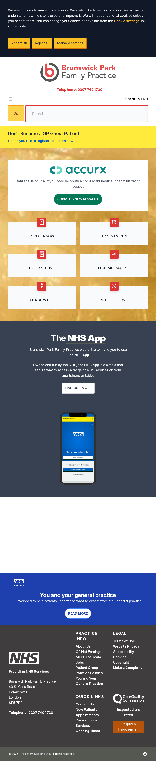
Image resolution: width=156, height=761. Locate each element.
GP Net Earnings (89, 652)
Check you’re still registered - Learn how (40, 141)
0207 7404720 (90, 90)
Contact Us (85, 704)
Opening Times (88, 731)
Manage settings (70, 43)
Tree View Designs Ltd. (35, 753)
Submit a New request (78, 199)
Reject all (42, 43)
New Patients (86, 710)
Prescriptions (86, 720)
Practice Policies (89, 673)
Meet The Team (88, 657)
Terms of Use (124, 641)
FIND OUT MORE (78, 388)
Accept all (19, 43)
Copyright (121, 662)
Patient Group (87, 668)
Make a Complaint (127, 668)
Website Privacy (126, 646)
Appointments (87, 715)
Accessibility (123, 652)
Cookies (119, 657)
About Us (83, 646)
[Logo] (78, 72)
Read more (78, 613)
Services (83, 725)
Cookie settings (126, 21)
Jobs (80, 662)
